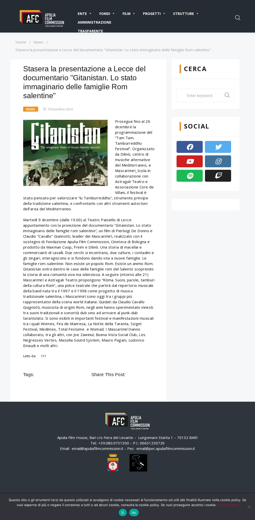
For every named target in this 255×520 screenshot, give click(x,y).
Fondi (104, 13)
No (134, 513)
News (38, 42)
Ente (82, 13)
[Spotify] (190, 176)
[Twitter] (218, 147)
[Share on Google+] (144, 374)
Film (126, 13)
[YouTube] (190, 161)
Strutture (183, 13)
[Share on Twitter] (137, 374)
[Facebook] (190, 147)
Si (122, 513)
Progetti (152, 13)
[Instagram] (218, 161)
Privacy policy (228, 505)
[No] (248, 506)
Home (20, 42)
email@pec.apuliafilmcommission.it (165, 448)
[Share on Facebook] (130, 374)
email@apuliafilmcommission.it (97, 448)
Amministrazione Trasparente (94, 23)
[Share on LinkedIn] (151, 374)
